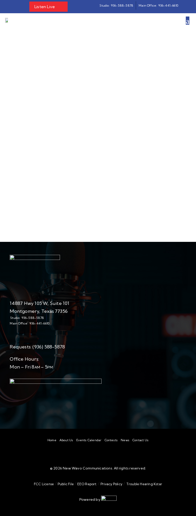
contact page (98, 175)
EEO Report (86, 484)
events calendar (131, 168)
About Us (66, 440)
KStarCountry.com (91, 206)
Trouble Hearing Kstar (144, 484)
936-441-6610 (39, 323)
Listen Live (44, 6)
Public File (66, 484)
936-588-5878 (33, 318)
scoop (101, 168)
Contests (111, 440)
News (125, 440)
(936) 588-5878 (48, 347)
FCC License (44, 484)
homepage (66, 162)
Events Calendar (89, 440)
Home (51, 440)
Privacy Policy (111, 484)
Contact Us (140, 440)
